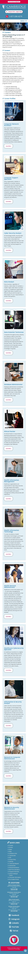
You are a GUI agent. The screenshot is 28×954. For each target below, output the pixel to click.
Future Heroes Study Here (14, 1)
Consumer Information (15, 877)
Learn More (8, 146)
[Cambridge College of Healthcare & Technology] (14, 7)
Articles (11, 847)
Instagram (15, 919)
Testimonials (12, 855)
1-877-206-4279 (15, 16)
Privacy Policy (12, 859)
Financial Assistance (14, 867)
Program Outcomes (14, 871)
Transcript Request (14, 863)
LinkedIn (15, 923)
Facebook (15, 915)
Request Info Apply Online (15, 11)
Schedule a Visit (13, 853)
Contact (11, 845)
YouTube (15, 927)
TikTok (15, 931)
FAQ (10, 857)
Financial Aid (12, 865)
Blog (10, 851)
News (10, 849)
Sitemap (11, 861)
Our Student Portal (14, 879)
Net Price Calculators (14, 869)
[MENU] (26, 21)
